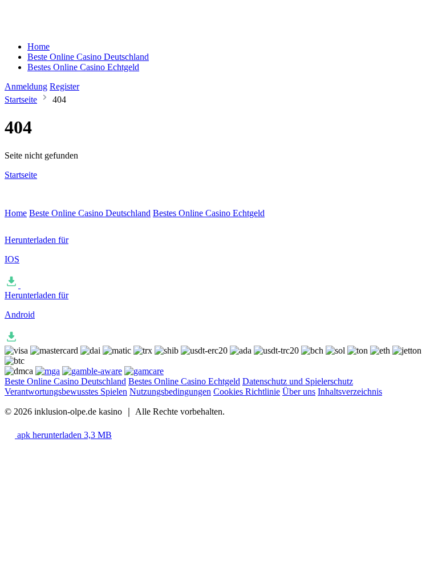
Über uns (298, 391)
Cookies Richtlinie (246, 391)
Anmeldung (26, 86)
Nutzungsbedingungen (170, 391)
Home (38, 46)
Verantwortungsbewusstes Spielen (66, 391)
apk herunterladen (63, 435)
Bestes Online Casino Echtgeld (83, 67)
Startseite (21, 99)
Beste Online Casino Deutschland (88, 57)
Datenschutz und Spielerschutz (297, 381)
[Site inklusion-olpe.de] (53, 27)
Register (64, 86)
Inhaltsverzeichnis (350, 391)
